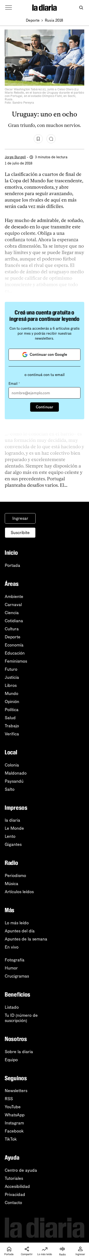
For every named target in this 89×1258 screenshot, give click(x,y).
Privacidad (15, 1194)
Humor (11, 968)
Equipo (11, 1059)
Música (11, 883)
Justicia (12, 677)
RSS (9, 1098)
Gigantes (13, 844)
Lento (10, 836)
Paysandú (14, 781)
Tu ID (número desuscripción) (21, 1018)
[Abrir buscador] (81, 8)
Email (14, 383)
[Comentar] (51, 138)
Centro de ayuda (21, 1170)
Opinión (12, 701)
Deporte (33, 20)
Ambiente (14, 596)
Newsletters (16, 1090)
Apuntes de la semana (26, 939)
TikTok (11, 1139)
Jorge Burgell (15, 157)
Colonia (12, 765)
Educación (15, 653)
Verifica (12, 734)
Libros (11, 685)
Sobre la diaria (19, 1051)
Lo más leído (17, 922)
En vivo (12, 947)
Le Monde (14, 828)
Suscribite (20, 532)
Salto (9, 789)
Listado (12, 1007)
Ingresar (20, 518)
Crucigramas (17, 976)
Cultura (12, 628)
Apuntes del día (20, 931)
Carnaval (13, 604)
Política (12, 709)
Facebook (14, 1131)
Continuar (44, 407)
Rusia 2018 (54, 20)
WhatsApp (14, 1115)
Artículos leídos (19, 891)
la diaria (12, 820)
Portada (12, 565)
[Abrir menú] (8, 7)
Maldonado (16, 773)
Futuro (11, 669)
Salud (10, 717)
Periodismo (15, 875)
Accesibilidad (17, 1186)
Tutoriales (14, 1178)
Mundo (11, 693)
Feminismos (16, 661)
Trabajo (12, 725)
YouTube (13, 1106)
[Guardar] (38, 138)
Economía (14, 645)
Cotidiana (14, 620)
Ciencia (12, 612)
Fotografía (14, 960)
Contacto (13, 1202)
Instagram (14, 1123)
